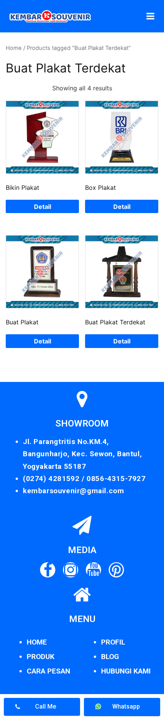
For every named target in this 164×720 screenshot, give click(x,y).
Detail (42, 206)
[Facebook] (47, 569)
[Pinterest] (116, 569)
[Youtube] (93, 569)
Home (14, 48)
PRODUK (41, 656)
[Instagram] (70, 569)
